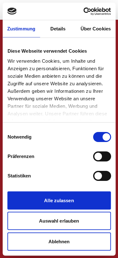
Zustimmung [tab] (21, 28)
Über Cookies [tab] (96, 28)
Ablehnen (59, 241)
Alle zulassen (59, 200)
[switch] (102, 156)
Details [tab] (58, 28)
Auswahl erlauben (59, 221)
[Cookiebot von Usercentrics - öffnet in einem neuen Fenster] (84, 11)
